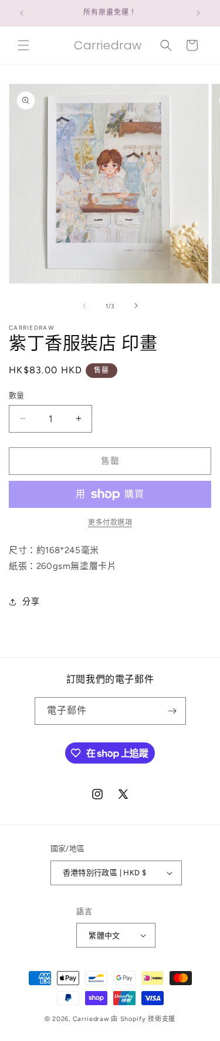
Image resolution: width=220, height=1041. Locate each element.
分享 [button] (30, 602)
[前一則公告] (22, 13)
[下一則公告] (198, 13)
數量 (17, 395)
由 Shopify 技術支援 (143, 1019)
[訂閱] (172, 711)
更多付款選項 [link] (110, 522)
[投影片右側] (136, 306)
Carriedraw (91, 1019)
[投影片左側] (84, 306)
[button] (23, 45)
